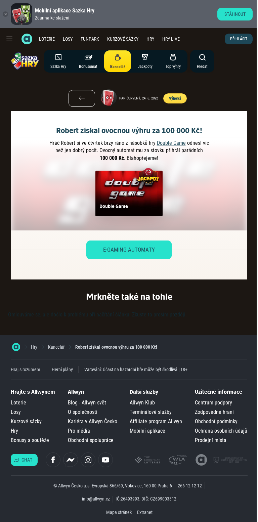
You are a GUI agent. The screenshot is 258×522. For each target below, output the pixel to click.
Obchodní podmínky (216, 421)
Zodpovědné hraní (214, 412)
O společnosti (82, 412)
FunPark (90, 39)
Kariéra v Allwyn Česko (92, 421)
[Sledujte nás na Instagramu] (88, 459)
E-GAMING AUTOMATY (129, 249)
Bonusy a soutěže (30, 440)
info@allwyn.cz (96, 499)
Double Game (171, 143)
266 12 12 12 (190, 485)
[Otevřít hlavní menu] (9, 39)
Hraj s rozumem (25, 369)
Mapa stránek (119, 512)
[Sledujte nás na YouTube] (105, 459)
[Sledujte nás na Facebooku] (53, 459)
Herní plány (62, 369)
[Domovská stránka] (16, 347)
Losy (68, 39)
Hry (150, 39)
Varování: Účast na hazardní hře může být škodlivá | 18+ (135, 369)
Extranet (145, 512)
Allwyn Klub (142, 402)
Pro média (79, 431)
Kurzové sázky (122, 39)
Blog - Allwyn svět (87, 402)
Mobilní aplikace (147, 431)
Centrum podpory (213, 402)
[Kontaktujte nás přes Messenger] (70, 459)
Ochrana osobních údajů (221, 431)
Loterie (47, 39)
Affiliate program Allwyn (156, 421)
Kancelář (56, 347)
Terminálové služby (151, 412)
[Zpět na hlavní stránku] (27, 39)
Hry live (171, 39)
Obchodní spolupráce (91, 440)
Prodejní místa (210, 440)
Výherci (175, 98)
